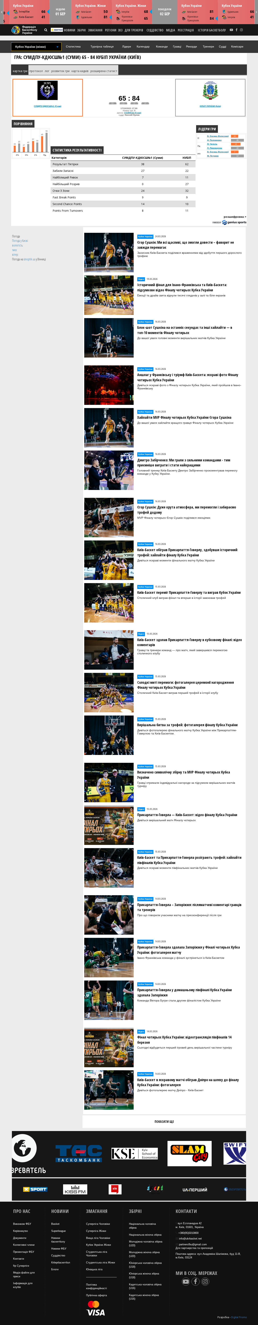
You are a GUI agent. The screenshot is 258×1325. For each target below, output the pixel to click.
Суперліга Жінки (96, 1230)
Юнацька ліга (94, 1269)
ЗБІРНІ (81, 30)
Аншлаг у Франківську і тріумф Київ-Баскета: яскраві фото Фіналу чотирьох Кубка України (187, 377)
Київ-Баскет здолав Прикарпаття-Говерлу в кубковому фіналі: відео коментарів (189, 642)
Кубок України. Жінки (90, 5)
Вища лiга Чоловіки (98, 1237)
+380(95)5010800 (188, 1232)
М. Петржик (212, 156)
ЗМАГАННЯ (95, 30)
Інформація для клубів (22, 1285)
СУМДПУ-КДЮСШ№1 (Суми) (47, 106)
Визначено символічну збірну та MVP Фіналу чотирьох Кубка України (183, 775)
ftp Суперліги (21, 1265)
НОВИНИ (69, 30)
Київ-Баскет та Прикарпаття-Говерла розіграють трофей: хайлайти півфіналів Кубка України (189, 860)
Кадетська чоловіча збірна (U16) (145, 1286)
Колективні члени (23, 1244)
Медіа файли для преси (24, 1274)
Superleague (58, 1230)
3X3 (120, 30)
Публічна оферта (96, 1295)
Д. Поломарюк (214, 140)
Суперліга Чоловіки (98, 1223)
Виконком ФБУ (22, 1223)
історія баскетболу (212, 30)
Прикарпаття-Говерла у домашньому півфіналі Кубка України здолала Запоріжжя (184, 992)
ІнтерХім (24, 11)
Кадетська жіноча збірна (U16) (144, 1297)
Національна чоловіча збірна (142, 1225)
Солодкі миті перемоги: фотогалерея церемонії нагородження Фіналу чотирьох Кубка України (185, 685)
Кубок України (23, 5)
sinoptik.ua (29, 259)
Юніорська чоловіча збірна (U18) (145, 1264)
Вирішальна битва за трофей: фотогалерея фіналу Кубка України (187, 724)
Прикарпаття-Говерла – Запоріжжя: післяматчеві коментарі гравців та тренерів (189, 907)
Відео (141, 279)
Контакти (18, 1258)
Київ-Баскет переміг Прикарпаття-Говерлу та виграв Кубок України (189, 592)
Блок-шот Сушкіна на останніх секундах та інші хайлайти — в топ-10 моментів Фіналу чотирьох (184, 330)
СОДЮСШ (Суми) (132, 113)
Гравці (177, 46)
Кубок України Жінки (98, 1244)
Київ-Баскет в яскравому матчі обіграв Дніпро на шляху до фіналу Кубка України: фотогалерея (188, 1082)
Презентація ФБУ (23, 1251)
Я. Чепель (212, 144)
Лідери (126, 46)
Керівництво (20, 1230)
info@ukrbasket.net (190, 1238)
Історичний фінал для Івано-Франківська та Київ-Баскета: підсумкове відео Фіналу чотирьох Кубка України (182, 287)
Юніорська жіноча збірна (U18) (144, 1275)
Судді (222, 46)
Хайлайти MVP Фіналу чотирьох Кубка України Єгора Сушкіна (184, 417)
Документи (19, 1237)
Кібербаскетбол (60, 1262)
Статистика (73, 46)
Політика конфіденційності (96, 1286)
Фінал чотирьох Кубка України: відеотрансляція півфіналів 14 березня (184, 1040)
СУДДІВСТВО (155, 30)
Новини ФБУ (58, 1248)
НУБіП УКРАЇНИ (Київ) (210, 106)
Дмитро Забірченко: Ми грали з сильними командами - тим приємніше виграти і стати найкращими (183, 463)
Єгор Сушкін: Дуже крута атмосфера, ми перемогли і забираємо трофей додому (186, 510)
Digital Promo (239, 1317)
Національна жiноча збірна (145, 1234)
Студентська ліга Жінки (100, 1262)
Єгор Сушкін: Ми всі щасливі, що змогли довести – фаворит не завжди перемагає (185, 245)
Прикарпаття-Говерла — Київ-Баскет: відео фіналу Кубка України (187, 814)
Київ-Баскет (26, 17)
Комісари (237, 46)
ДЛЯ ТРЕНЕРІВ (134, 30)
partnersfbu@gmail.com (193, 1244)
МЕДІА (170, 30)
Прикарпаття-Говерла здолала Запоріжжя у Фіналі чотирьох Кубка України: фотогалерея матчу (188, 950)
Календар (143, 46)
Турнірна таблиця (102, 46)
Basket (55, 1223)
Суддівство (58, 1255)
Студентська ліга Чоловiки (96, 1253)
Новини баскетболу (58, 1239)
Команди (162, 46)
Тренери (208, 46)
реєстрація (186, 30)
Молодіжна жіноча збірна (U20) (144, 1254)
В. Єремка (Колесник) (218, 136)
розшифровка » (235, 216)
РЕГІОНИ (110, 30)
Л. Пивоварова (214, 148)
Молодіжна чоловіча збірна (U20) (145, 1243)
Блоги (54, 1269)
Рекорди (191, 46)
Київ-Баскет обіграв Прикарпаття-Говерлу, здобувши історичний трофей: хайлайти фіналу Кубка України (187, 552)
